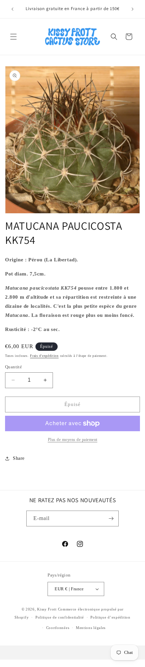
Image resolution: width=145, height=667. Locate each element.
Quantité (13, 366)
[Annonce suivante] (132, 9)
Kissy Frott (47, 609)
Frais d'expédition (44, 356)
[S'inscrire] (111, 518)
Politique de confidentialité (59, 617)
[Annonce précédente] (12, 9)
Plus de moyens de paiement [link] (72, 439)
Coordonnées (57, 628)
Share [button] (19, 458)
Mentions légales (91, 628)
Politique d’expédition (110, 617)
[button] (13, 36)
